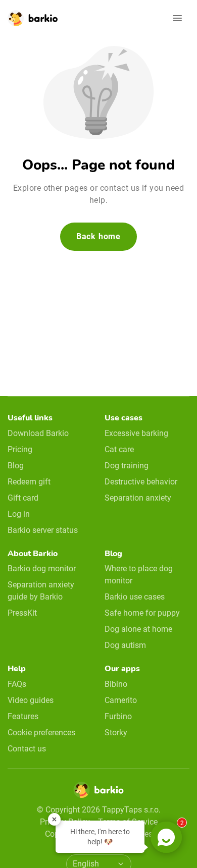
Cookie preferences (41, 732)
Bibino (116, 684)
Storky (116, 732)
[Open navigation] (177, 18)
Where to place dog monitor (139, 574)
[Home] (98, 793)
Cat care (119, 449)
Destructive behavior (141, 481)
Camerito (121, 700)
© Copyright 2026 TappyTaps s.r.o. (99, 810)
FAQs (17, 684)
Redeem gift (29, 481)
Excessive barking (136, 433)
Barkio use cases (135, 597)
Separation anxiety (138, 498)
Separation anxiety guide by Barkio (41, 591)
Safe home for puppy (142, 613)
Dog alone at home (138, 629)
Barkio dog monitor (42, 568)
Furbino (118, 716)
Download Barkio (38, 433)
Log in (19, 514)
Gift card (23, 498)
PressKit (22, 613)
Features (23, 716)
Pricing (20, 449)
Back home (98, 236)
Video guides (31, 700)
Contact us (27, 748)
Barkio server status (43, 530)
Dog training (127, 465)
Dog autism (125, 645)
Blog (16, 465)
